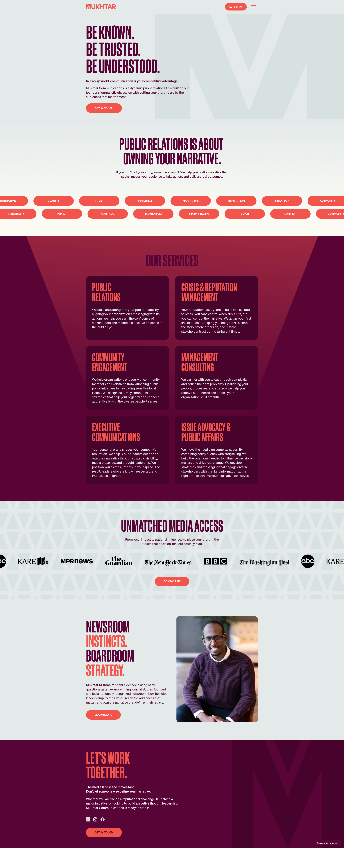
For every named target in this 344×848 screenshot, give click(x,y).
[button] (253, 6)
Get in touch (104, 832)
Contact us (172, 581)
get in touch (104, 108)
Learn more (103, 715)
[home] (101, 6)
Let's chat (235, 7)
